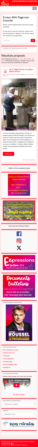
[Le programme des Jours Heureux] (19, 322)
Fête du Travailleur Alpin (10, 364)
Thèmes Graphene (21, 445)
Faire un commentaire (30, 159)
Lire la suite (8, 154)
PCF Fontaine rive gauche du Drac (11, 74)
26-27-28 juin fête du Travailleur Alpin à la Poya (21, 70)
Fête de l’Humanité (8, 358)
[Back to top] (34, 436)
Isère (7, 75)
